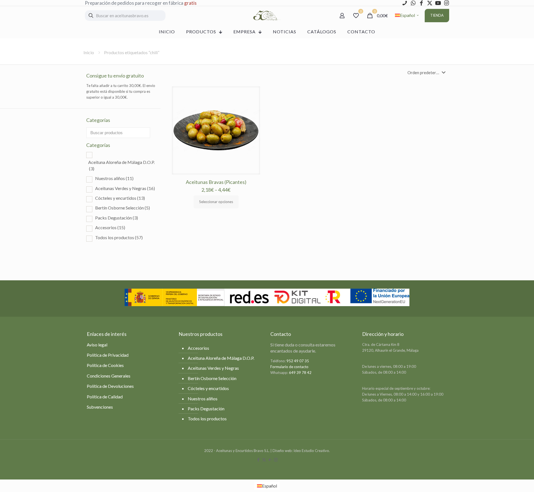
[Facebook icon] (258, 459)
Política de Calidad (105, 396)
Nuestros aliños (114, 178)
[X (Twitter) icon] (264, 459)
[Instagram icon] (276, 459)
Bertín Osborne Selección (122, 207)
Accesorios (110, 227)
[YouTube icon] (270, 459)
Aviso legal (97, 344)
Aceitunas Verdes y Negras (125, 188)
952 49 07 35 (297, 361)
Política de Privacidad (107, 355)
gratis (190, 3)
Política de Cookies (105, 365)
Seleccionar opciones (216, 201)
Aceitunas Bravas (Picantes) (216, 182)
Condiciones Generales (108, 375)
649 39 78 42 (300, 372)
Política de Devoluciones (110, 386)
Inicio (88, 52)
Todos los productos (119, 237)
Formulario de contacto (289, 366)
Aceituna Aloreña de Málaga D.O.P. (121, 165)
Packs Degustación (116, 217)
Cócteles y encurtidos (120, 198)
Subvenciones (100, 406)
